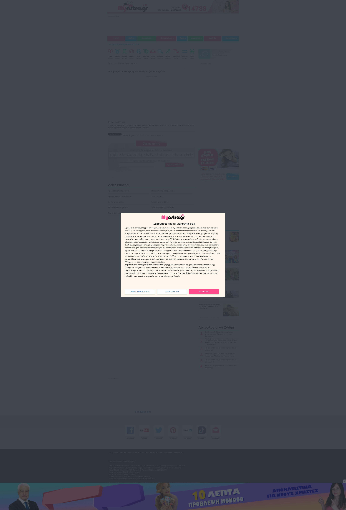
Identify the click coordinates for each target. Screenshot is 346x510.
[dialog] (173, 255)
